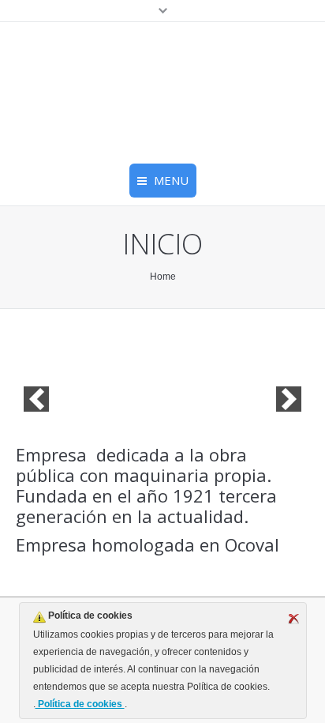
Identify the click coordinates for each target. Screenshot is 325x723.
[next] (288, 399)
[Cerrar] (293, 618)
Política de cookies (80, 704)
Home (163, 276)
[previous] (36, 399)
